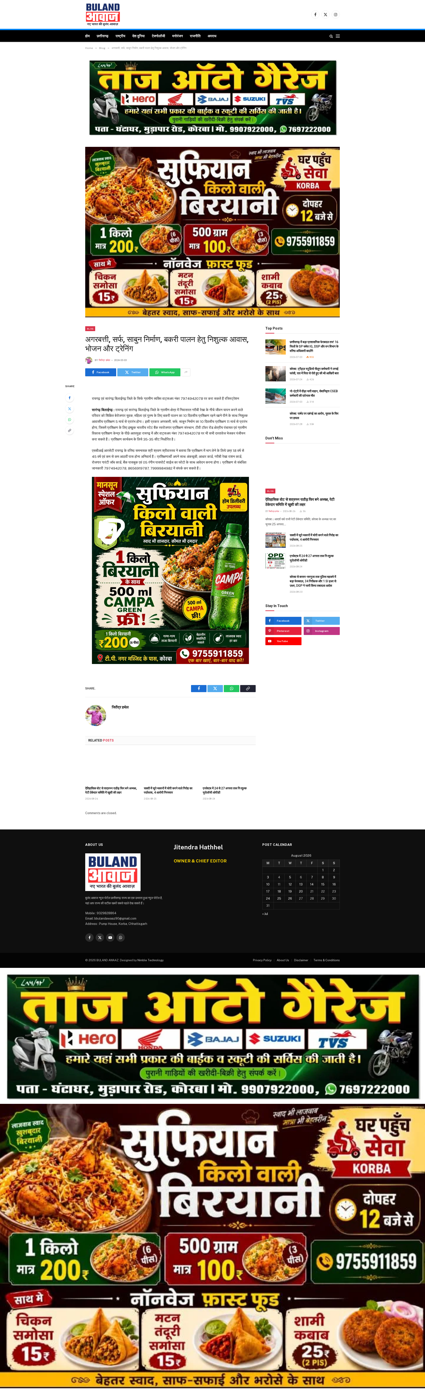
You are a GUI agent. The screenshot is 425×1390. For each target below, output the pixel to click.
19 (290, 891)
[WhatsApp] (69, 419)
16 (334, 884)
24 (268, 898)
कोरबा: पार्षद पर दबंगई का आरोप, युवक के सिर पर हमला (314, 416)
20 (301, 891)
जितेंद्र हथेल (104, 360)
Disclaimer (301, 960)
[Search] (331, 36)
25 (279, 898)
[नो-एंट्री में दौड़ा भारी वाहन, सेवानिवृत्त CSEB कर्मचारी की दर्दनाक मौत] (275, 396)
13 (301, 884)
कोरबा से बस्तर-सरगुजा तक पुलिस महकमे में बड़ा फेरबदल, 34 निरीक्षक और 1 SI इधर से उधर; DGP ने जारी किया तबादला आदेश (313, 581)
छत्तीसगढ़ (102, 36)
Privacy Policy (262, 960)
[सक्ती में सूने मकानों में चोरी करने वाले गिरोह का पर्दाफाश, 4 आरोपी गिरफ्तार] (170, 767)
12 (290, 884)
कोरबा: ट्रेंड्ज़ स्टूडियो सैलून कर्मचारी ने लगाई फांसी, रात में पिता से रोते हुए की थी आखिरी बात (314, 371)
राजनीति (195, 36)
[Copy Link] (69, 430)
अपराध (212, 36)
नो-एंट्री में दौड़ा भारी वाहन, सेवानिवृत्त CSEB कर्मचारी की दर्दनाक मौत (314, 393)
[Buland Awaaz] (103, 14)
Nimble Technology (150, 960)
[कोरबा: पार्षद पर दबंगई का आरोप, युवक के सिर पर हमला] (275, 418)
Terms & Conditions (326, 960)
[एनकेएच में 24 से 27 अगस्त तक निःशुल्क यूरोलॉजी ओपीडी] (229, 767)
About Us (283, 960)
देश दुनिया (138, 36)
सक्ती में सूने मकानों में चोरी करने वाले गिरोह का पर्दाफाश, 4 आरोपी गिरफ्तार (168, 790)
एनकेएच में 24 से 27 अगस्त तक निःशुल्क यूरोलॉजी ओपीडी (225, 790)
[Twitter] (69, 408)
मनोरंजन (177, 36)
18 (279, 891)
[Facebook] (69, 398)
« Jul (265, 914)
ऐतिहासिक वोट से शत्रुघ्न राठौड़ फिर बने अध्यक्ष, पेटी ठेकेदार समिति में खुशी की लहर (111, 790)
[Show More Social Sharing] (186, 372)
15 (323, 884)
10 (268, 884)
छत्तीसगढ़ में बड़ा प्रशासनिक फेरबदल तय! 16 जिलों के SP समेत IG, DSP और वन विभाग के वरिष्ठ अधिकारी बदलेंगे (314, 346)
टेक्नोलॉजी (158, 36)
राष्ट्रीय (120, 36)
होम (87, 36)
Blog (90, 328)
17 (268, 891)
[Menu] (338, 36)
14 (312, 884)
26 (290, 898)
